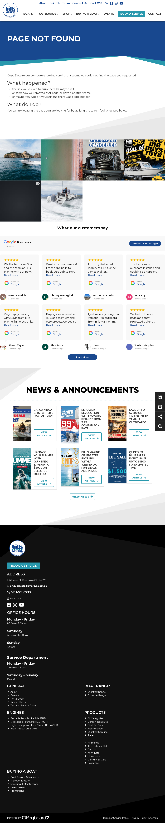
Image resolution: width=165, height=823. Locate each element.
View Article (42, 434)
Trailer (91, 735)
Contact (154, 13)
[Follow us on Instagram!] (15, 605)
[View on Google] (3, 297)
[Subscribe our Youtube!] (22, 605)
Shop (66, 13)
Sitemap (153, 818)
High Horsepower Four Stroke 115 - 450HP (34, 725)
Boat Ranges (98, 686)
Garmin (92, 749)
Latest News (17, 787)
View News (80, 496)
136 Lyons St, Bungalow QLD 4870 (26, 580)
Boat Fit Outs (95, 725)
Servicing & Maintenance (24, 784)
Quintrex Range (97, 691)
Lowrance (93, 763)
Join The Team (60, 3)
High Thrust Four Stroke (24, 728)
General (16, 686)
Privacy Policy (18, 702)
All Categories (95, 718)
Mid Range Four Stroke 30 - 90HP (29, 721)
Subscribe (15, 598)
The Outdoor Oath (98, 746)
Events (109, 13)
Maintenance (95, 728)
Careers (14, 695)
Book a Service (131, 13)
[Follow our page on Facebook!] (112, 3)
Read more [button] (11, 275)
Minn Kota (93, 752)
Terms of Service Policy (23, 705)
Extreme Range (97, 695)
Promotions (17, 790)
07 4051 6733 (21, 592)
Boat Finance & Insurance (24, 777)
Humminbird (95, 756)
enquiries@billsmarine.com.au (28, 585)
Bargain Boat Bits (98, 721)
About (43, 3)
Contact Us (79, 3)
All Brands (93, 742)
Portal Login (17, 698)
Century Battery (97, 759)
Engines (15, 712)
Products (95, 712)
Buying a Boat (22, 771)
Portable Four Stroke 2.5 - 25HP (28, 718)
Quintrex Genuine (98, 732)
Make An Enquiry (20, 780)
